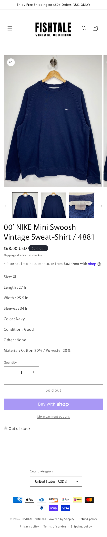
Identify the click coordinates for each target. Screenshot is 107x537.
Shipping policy (81, 526)
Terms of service (55, 526)
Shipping (9, 255)
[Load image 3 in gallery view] (82, 205)
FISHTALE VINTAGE (34, 518)
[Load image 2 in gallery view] (53, 205)
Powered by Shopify (61, 518)
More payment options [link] (53, 416)
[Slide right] (101, 206)
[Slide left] (5, 206)
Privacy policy (29, 526)
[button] (9, 28)
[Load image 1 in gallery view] (25, 205)
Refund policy (88, 519)
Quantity (10, 362)
